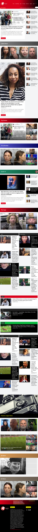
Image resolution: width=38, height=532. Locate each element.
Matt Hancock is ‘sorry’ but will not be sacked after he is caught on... (34, 176)
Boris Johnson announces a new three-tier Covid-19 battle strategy (34, 271)
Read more (3, 38)
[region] (19, 404)
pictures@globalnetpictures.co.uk (15, 529)
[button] (36, 3)
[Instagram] (28, 510)
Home (13, 3)
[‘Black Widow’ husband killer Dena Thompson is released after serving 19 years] (13, 221)
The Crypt (23, 3)
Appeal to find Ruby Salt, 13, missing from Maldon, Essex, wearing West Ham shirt (15, 242)
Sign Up (31, 3)
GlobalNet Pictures (3, 29)
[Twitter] (30, 510)
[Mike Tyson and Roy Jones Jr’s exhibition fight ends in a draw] (24, 341)
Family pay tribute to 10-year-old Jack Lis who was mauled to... (34, 32)
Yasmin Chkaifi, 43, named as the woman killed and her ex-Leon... (34, 12)
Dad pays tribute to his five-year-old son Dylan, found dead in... (34, 22)
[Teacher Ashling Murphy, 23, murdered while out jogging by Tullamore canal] (31, 127)
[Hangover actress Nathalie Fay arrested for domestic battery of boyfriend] (13, 157)
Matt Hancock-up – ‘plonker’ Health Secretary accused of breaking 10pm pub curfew (34, 285)
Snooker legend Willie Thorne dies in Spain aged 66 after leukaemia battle (34, 353)
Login (34, 3)
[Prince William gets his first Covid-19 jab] (28, 195)
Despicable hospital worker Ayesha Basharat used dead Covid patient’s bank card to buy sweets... (34, 183)
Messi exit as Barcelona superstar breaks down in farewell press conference (15, 385)
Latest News (17, 3)
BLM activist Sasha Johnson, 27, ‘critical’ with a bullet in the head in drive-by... (34, 240)
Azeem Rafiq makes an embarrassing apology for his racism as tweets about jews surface (15, 256)
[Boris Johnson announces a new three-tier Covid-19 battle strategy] (24, 270)
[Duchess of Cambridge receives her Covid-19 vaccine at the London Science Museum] (28, 189)
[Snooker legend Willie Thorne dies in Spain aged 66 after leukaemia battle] (24, 352)
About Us (27, 3)
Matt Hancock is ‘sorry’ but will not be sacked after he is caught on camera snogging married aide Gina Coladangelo (12, 193)
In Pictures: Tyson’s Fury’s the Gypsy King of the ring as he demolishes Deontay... (34, 379)
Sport (20, 3)
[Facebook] (26, 510)
